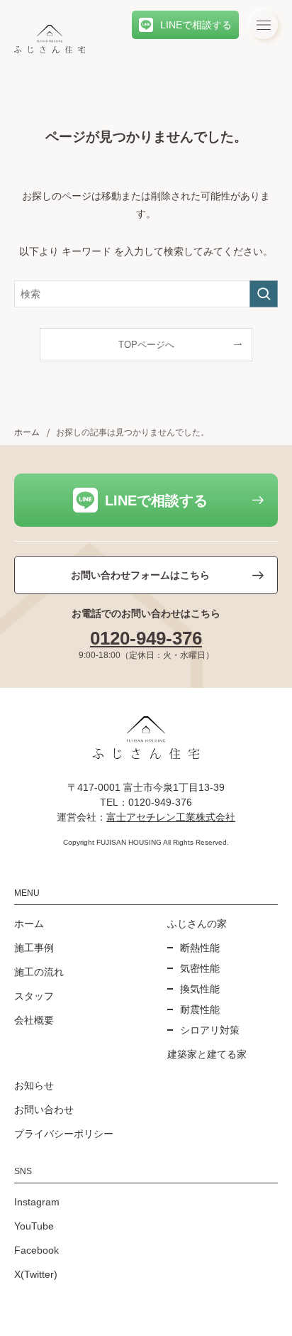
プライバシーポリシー (63, 1134)
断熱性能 (200, 948)
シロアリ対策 (210, 1030)
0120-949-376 (146, 638)
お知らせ (34, 1085)
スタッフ (34, 996)
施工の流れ (39, 972)
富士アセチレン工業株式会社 (170, 817)
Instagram (37, 1202)
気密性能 (200, 968)
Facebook (36, 1250)
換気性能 (200, 989)
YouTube (34, 1226)
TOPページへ (146, 345)
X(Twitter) (35, 1274)
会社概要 (34, 1020)
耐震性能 (200, 1009)
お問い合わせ (44, 1110)
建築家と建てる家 (207, 1054)
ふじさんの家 (197, 924)
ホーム (29, 924)
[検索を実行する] (263, 293)
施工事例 (34, 948)
